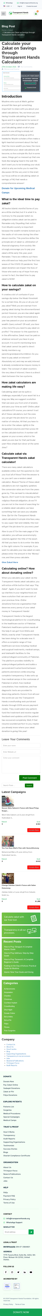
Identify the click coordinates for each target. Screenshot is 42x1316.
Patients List (8, 1107)
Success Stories (10, 1149)
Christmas (8, 999)
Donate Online (9, 1013)
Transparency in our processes (18, 1056)
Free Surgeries (9, 1031)
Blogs (5, 1152)
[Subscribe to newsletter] (31, 1231)
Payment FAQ (9, 1196)
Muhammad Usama (11, 69)
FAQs (5, 1192)
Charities (7, 996)
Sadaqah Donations (11, 1088)
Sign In (20, 6)
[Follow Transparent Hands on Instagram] (12, 1272)
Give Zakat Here (10, 562)
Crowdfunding (9, 1006)
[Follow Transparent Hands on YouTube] (31, 1272)
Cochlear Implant (10, 1003)
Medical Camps (9, 1120)
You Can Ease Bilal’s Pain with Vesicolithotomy (20, 848)
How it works (11, 1049)
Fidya (6, 1024)
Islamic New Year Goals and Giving (18, 972)
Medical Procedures (11, 1113)
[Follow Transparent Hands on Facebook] (5, 1272)
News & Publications (12, 1174)
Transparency (9, 1135)
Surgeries (7, 1110)
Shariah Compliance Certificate (16, 1156)
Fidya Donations (10, 1095)
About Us (10, 1047)
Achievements (9, 989)
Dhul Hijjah (8, 1010)
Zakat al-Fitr (8, 1091)
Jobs (8, 1058)
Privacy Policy (9, 1199)
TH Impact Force (12, 1063)
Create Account (31, 6)
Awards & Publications (15, 1061)
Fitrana (6, 1027)
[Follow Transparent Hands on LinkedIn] (24, 1272)
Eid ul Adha (8, 1017)
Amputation (8, 992)
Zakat (10, 30)
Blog (8, 1051)
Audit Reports (11, 1065)
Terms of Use (9, 1203)
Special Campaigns (11, 1117)
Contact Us (10, 1044)
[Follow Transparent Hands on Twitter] (18, 1272)
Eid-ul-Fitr (7, 1020)
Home (4, 30)
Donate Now (34, 830)
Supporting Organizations (16, 1054)
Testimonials (8, 1145)
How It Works (8, 1132)
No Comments (26, 67)
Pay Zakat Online (10, 1085)
